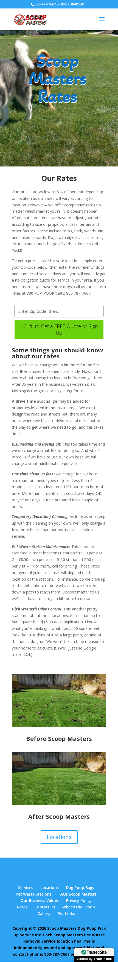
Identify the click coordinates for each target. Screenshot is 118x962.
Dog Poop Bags (80, 887)
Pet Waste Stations (33, 894)
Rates (22, 907)
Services (25, 887)
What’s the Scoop (78, 907)
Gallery (43, 913)
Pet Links (66, 913)
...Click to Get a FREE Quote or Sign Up (59, 329)
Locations (59, 837)
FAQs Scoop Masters (77, 894)
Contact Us (45, 907)
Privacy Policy (79, 900)
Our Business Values (40, 900)
